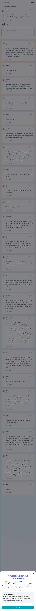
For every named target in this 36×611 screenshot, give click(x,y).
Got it (18, 607)
